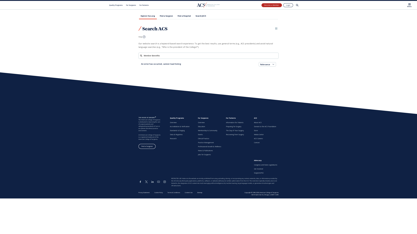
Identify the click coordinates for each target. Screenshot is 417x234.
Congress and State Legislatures (265, 165)
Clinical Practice (203, 138)
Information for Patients (234, 122)
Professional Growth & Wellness (209, 146)
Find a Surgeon (147, 146)
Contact (257, 142)
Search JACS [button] (201, 16)
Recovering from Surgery (235, 134)
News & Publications (205, 151)
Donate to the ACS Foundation (265, 126)
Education (201, 126)
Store (256, 130)
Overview (173, 122)
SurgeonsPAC (259, 173)
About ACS (258, 122)
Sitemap (199, 192)
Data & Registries (176, 134)
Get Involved (258, 169)
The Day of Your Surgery (235, 130)
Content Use (189, 192)
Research (173, 138)
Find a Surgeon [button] (166, 16)
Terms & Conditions (173, 192)
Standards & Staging (177, 130)
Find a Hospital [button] (184, 16)
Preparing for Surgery (233, 126)
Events (200, 134)
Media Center (259, 134)
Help (140, 37)
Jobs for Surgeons (204, 155)
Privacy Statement (144, 192)
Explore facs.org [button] (148, 16)
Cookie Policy (158, 192)
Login (288, 5)
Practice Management (206, 142)
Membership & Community (207, 130)
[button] (276, 28)
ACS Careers (258, 138)
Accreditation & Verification (179, 126)
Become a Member (271, 5)
